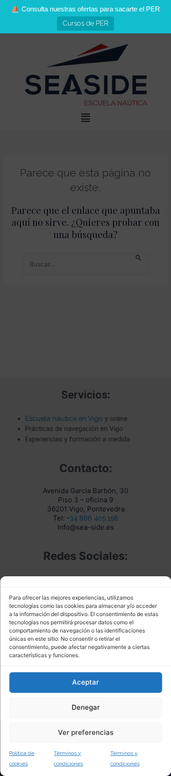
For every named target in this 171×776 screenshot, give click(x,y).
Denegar (86, 707)
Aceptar (85, 682)
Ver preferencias (86, 732)
